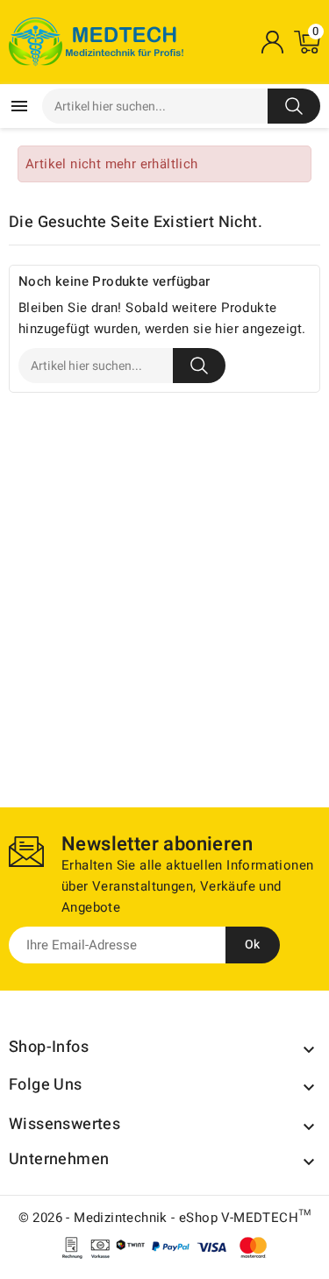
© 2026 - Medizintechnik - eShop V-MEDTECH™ (164, 1217)
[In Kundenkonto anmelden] (272, 42)
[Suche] (294, 106)
